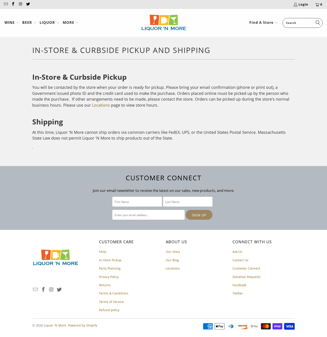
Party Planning (110, 268)
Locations (101, 105)
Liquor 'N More (55, 325)
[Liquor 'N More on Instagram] (20, 4)
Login (303, 4)
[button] (11, 23)
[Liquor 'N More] (164, 23)
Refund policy (109, 310)
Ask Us (237, 252)
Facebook (239, 285)
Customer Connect (246, 268)
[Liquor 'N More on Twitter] (28, 4)
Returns (105, 285)
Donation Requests (246, 277)
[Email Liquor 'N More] (5, 4)
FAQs (103, 252)
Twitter (237, 293)
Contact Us (240, 260)
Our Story (173, 252)
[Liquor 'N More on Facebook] (13, 4)
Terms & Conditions (113, 293)
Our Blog (172, 260)
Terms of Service (111, 302)
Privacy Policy (109, 277)
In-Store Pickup (110, 260)
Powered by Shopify (82, 325)
